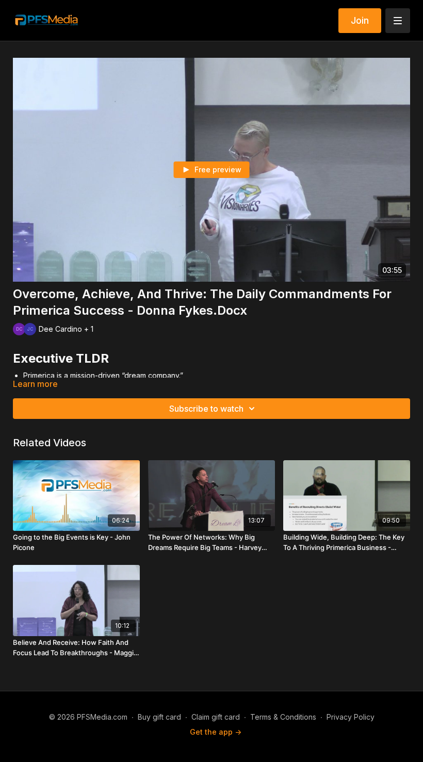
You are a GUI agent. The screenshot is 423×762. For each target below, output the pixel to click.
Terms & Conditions (283, 716)
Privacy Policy (351, 716)
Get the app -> (215, 731)
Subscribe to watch (206, 408)
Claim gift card (215, 716)
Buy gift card (159, 716)
